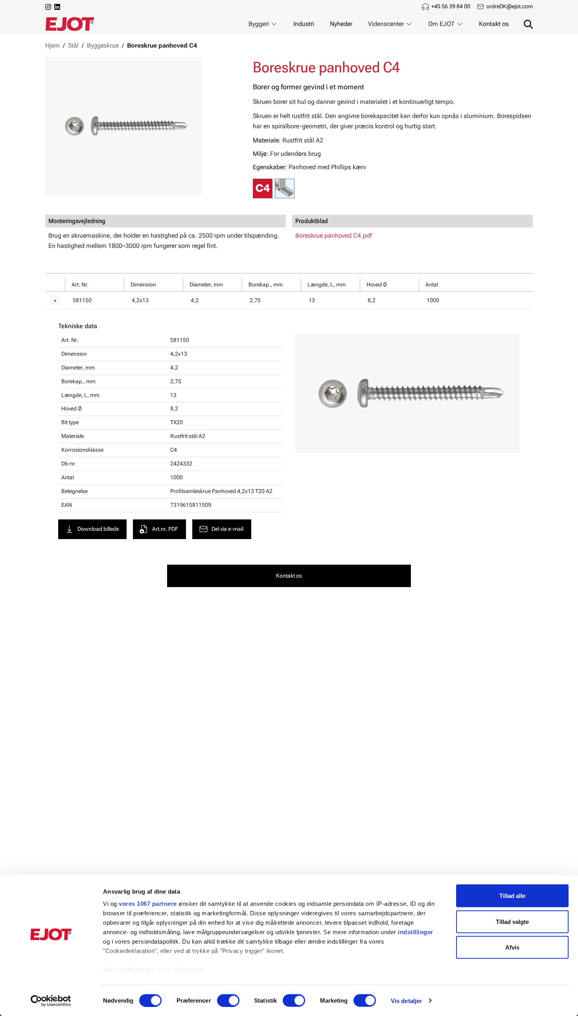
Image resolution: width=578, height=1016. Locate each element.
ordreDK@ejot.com (509, 6)
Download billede (98, 529)
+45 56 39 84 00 (450, 6)
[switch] (228, 1000)
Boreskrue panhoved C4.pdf (333, 235)
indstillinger (415, 932)
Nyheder (341, 24)
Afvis (512, 947)
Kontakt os (494, 24)
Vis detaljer (406, 1000)
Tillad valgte (512, 921)
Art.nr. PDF (165, 529)
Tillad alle (512, 895)
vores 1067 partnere (148, 903)
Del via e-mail (227, 529)
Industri (303, 24)
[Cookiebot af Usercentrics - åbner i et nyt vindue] (51, 1001)
